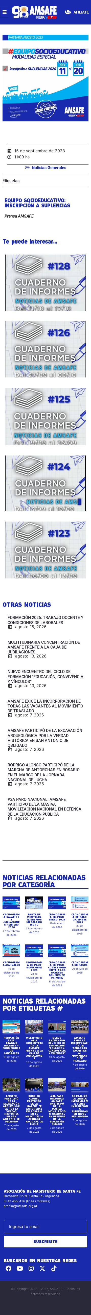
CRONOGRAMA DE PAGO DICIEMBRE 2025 (79, 918)
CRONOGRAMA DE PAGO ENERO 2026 (57, 917)
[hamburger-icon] (4, 12)
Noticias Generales (49, 167)
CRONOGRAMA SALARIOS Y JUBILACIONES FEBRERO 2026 (11, 921)
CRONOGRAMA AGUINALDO (11, 963)
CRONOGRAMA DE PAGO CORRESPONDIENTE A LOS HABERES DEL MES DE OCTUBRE (56, 969)
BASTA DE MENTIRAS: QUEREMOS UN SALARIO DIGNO (34, 919)
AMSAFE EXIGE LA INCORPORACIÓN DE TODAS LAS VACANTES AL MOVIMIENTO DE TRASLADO (79, 1049)
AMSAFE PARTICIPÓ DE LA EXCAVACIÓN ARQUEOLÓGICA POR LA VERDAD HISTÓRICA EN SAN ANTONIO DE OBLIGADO (11, 1108)
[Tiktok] (53, 1268)
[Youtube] (20, 1268)
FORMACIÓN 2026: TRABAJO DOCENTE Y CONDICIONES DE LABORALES (11, 1045)
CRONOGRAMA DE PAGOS (79, 963)
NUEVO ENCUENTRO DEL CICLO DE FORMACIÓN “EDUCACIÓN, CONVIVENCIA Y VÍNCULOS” (57, 1045)
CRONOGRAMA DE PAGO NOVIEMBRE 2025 (34, 966)
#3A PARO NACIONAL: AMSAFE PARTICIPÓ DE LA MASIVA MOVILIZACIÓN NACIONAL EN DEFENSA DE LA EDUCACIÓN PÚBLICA (57, 1110)
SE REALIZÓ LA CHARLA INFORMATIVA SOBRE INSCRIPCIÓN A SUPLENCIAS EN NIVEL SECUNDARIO (79, 1106)
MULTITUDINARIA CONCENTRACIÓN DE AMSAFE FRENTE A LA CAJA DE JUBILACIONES (34, 1048)
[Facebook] (8, 1268)
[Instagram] (31, 1268)
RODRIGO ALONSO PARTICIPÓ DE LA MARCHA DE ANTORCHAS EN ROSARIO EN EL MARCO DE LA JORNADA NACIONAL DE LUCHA (34, 1110)
